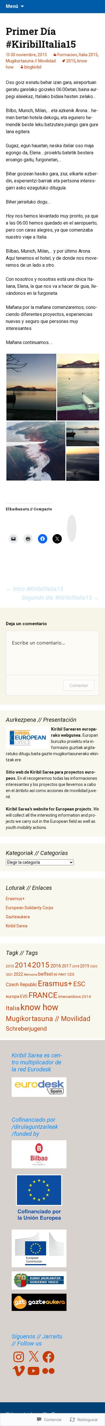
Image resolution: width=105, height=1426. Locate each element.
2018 (75, 966)
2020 (93, 966)
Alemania (30, 975)
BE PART (60, 974)
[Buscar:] (94, 6)
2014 (23, 965)
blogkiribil (32, 67)
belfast (45, 974)
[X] (34, 1357)
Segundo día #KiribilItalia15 (60, 597)
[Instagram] (19, 1357)
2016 (55, 966)
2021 (9, 974)
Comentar (78, 685)
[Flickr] (48, 1371)
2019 (84, 966)
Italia (13, 1008)
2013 (10, 966)
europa (12, 996)
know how (39, 1007)
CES (70, 974)
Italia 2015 (88, 54)
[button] (31, 387)
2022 (18, 974)
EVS (24, 996)
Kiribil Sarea (16, 926)
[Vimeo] (19, 1371)
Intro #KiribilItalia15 (34, 588)
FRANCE (43, 995)
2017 (66, 966)
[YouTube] (34, 1371)
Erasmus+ (15, 898)
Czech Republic (21, 984)
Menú (12, 6)
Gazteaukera (18, 916)
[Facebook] (48, 1357)
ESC (79, 984)
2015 (71, 61)
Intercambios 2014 (74, 996)
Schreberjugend (26, 1028)
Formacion (67, 54)
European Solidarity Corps (29, 907)
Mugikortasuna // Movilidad (31, 61)
